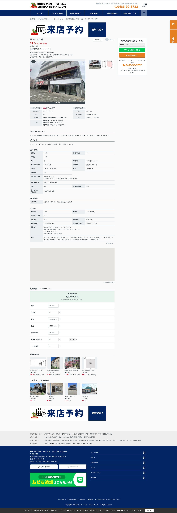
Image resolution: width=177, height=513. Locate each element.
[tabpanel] (101, 64)
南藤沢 (86, 437)
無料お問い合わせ (132, 55)
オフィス (70, 144)
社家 (74, 443)
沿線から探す (75, 13)
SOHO (49, 144)
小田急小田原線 (72, 440)
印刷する (98, 39)
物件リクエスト (130, 13)
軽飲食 (55, 144)
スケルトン (33, 144)
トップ (39, 13)
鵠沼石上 (92, 437)
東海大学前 (84, 443)
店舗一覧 (82, 499)
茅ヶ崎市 (98, 434)
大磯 (55, 443)
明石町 (80, 437)
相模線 (81, 440)
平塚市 (52, 434)
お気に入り (112, 39)
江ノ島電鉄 (120, 440)
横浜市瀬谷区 (40, 52)
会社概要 (94, 13)
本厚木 (46, 443)
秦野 (90, 443)
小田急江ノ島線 (89, 440)
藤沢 (75, 437)
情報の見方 (111, 243)
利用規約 (90, 499)
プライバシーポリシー (103, 499)
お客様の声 (94, 462)
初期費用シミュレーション (41, 49)
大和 (78, 443)
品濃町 (70, 437)
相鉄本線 (46, 120)
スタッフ (93, 457)
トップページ (95, 452)
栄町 (60, 437)
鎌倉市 (80, 434)
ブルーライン (129, 440)
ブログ (93, 467)
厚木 (65, 443)
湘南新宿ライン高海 (59, 440)
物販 (64, 144)
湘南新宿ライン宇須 (109, 440)
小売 (60, 144)
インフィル (42, 144)
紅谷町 (51, 437)
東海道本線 (48, 440)
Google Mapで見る (109, 282)
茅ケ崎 (60, 443)
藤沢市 (58, 434)
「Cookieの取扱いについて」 (123, 510)
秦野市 (92, 434)
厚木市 (46, 434)
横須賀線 (99, 440)
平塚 (51, 443)
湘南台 (65, 437)
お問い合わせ (111, 13)
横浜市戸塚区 (65, 434)
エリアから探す (57, 13)
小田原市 (74, 434)
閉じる (149, 510)
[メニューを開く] (144, 13)
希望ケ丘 (53, 125)
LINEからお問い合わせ (132, 50)
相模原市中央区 (107, 434)
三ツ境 (52, 120)
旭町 (56, 437)
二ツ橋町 (47, 52)
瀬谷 (51, 123)
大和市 (86, 434)
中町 (46, 437)
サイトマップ (117, 499)
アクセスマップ (96, 472)
